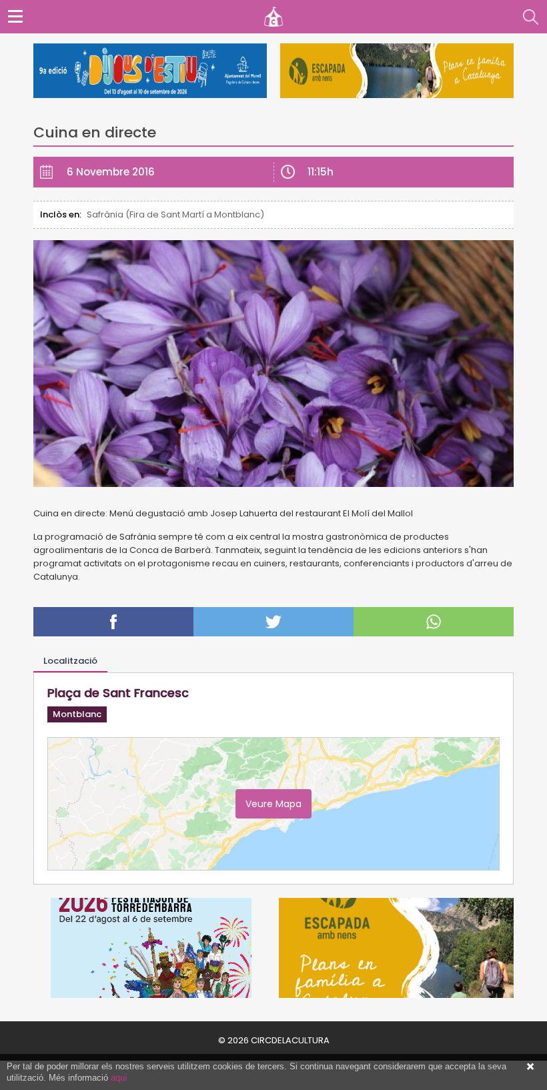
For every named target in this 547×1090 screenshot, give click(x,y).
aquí (119, 1078)
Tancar (530, 1066)
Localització (70, 660)
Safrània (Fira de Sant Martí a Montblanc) (175, 214)
